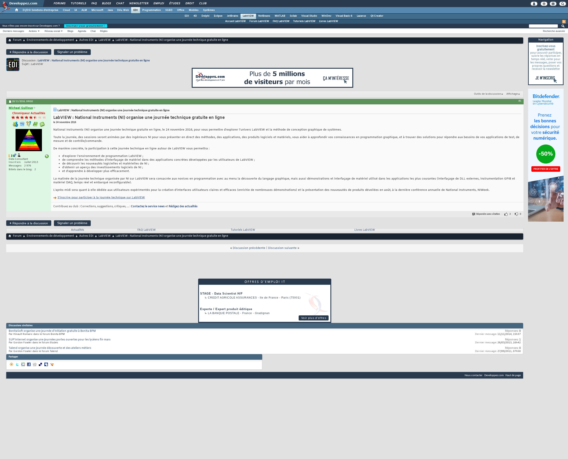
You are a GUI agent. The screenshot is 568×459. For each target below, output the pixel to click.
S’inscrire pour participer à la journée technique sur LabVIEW (101, 197)
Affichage (512, 94)
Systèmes (209, 10)
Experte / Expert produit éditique (226, 309)
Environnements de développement (50, 40)
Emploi (158, 3)
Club (203, 3)
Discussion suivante (282, 248)
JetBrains (232, 16)
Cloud (66, 10)
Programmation (151, 10)
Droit (189, 3)
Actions (33, 31)
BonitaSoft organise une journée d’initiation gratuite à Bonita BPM (52, 331)
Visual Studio (309, 16)
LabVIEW (248, 16)
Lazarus (361, 16)
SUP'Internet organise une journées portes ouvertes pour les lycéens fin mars (59, 340)
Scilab (293, 16)
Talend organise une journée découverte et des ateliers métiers (50, 348)
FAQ (94, 3)
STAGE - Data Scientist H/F (221, 293)
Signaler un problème (72, 52)
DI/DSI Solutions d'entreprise (40, 10)
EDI (135, 10)
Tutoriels (78, 3)
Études (174, 3)
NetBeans (264, 16)
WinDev (326, 16)
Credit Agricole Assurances (232, 297)
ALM (84, 10)
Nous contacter (474, 375)
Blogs (106, 3)
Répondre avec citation (488, 214)
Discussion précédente (249, 248)
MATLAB (280, 16)
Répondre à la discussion (29, 52)
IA (75, 10)
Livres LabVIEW (328, 21)
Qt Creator (377, 16)
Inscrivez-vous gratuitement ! (85, 26)
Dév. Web (123, 10)
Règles (104, 31)
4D (195, 16)
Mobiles (194, 10)
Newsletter (138, 3)
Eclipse (218, 16)
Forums (59, 3)
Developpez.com (494, 375)
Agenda (82, 31)
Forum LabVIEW (259, 21)
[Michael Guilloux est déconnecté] (29, 140)
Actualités (77, 230)
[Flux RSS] (564, 21)
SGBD (169, 10)
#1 (520, 101)
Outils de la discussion (487, 94)
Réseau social (52, 31)
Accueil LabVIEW (235, 21)
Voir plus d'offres (313, 318)
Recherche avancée (554, 31)
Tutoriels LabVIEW (304, 21)
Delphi (205, 16)
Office (180, 10)
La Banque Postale (223, 313)
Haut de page (513, 375)
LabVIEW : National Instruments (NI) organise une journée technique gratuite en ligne (94, 60)
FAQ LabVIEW (281, 21)
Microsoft (97, 10)
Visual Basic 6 (344, 16)
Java (110, 10)
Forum (17, 40)
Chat (120, 3)
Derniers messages (13, 31)
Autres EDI (86, 40)
